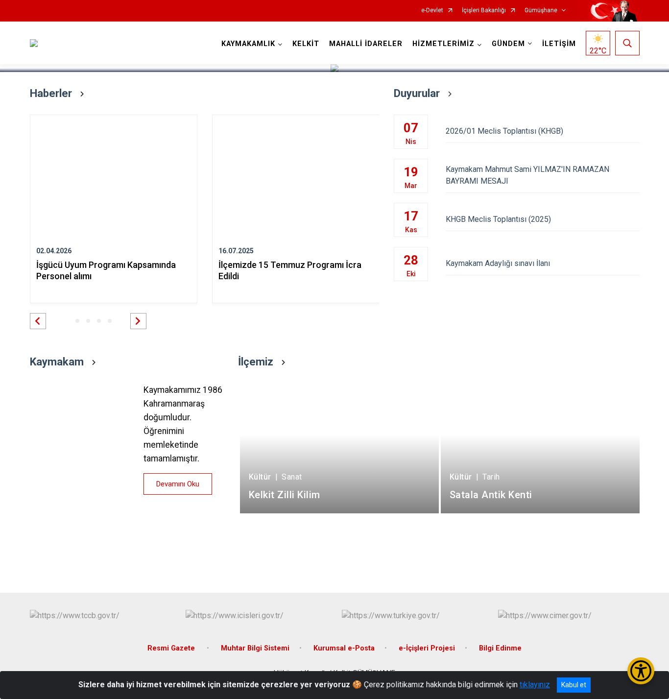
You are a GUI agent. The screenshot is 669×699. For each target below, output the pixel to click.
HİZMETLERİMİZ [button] (443, 44)
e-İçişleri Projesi (427, 648)
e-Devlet (432, 10)
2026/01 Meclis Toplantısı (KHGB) (504, 131)
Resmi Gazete (172, 648)
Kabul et (573, 685)
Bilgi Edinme (500, 648)
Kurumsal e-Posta (344, 648)
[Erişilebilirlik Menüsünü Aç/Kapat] (640, 670)
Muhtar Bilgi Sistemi (255, 648)
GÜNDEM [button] (508, 44)
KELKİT (305, 44)
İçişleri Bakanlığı (484, 10)
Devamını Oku (177, 484)
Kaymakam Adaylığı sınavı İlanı (498, 263)
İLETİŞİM (559, 44)
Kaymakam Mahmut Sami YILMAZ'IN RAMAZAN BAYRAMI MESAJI (527, 175)
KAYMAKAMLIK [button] (248, 44)
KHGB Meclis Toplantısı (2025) (498, 219)
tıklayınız (535, 684)
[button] (38, 321)
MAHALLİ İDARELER (366, 44)
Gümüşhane (541, 10)
